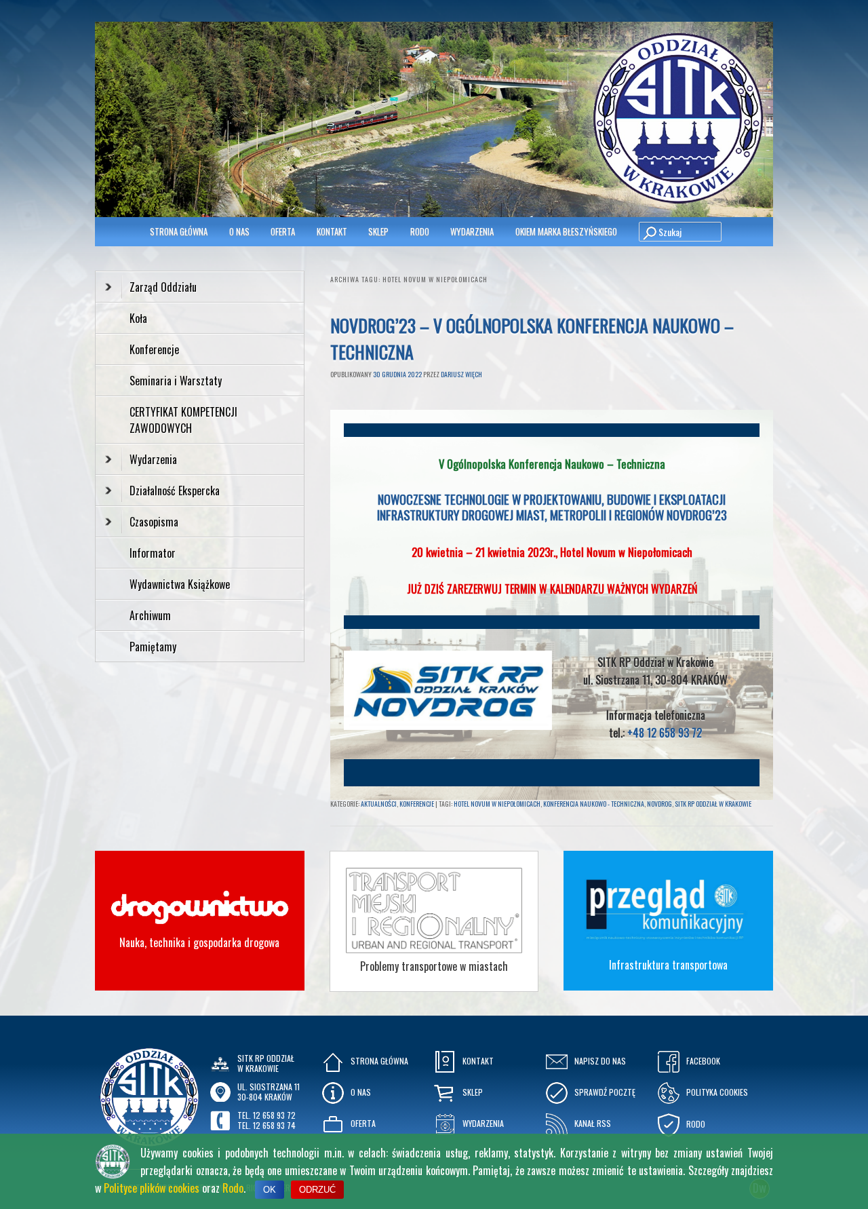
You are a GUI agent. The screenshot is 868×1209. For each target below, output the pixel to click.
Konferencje (416, 804)
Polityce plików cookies (151, 1188)
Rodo (232, 1188)
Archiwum (150, 615)
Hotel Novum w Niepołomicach (626, 551)
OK (269, 1190)
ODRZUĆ (317, 1190)
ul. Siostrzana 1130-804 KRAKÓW (268, 1091)
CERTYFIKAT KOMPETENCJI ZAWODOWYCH (183, 420)
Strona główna (179, 231)
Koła (138, 318)
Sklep (378, 231)
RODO (419, 231)
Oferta (283, 231)
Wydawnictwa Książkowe (180, 584)
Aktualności (379, 804)
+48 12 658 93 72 (664, 733)
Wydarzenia (472, 231)
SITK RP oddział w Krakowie (713, 804)
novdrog (659, 804)
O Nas (239, 231)
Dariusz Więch (461, 374)
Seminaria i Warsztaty (176, 380)
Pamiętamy (153, 646)
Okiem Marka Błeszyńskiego (566, 231)
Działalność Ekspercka (175, 490)
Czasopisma (154, 522)
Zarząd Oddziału (163, 287)
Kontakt (332, 231)
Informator (153, 553)
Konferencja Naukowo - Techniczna (593, 804)
